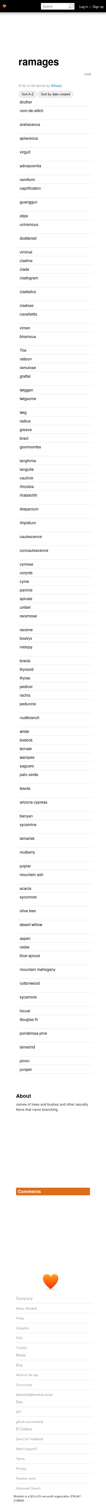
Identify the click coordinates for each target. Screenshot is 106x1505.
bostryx (26, 638)
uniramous (29, 224)
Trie (23, 350)
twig (23, 412)
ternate (26, 748)
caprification (30, 188)
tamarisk (27, 838)
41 (77, 412)
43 (86, 704)
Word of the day (27, 1374)
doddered (28, 238)
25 (80, 269)
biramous (28, 336)
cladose (27, 305)
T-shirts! (21, 1347)
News (21, 1354)
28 (80, 1011)
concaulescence (34, 550)
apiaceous (29, 138)
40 (81, 938)
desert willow (31, 924)
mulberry (27, 852)
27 (81, 421)
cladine (26, 260)
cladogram (29, 277)
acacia (25, 888)
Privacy (21, 1468)
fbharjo (56, 85)
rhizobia (27, 486)
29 (90, 717)
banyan (26, 815)
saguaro (27, 765)
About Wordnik (26, 1308)
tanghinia (28, 460)
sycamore (28, 996)
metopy (26, 646)
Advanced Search (28, 1488)
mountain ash (31, 874)
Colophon (22, 1328)
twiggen (26, 389)
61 (87, 997)
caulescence (31, 536)
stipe (24, 215)
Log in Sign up (91, 6)
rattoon (26, 358)
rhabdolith (28, 495)
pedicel (26, 686)
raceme (26, 629)
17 (83, 686)
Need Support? (26, 1448)
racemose (28, 615)
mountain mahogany (37, 969)
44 (85, 1047)
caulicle (26, 477)
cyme (24, 581)
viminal (26, 251)
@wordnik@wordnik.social (34, 1394)
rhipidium (28, 522)
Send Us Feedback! (30, 1439)
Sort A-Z (28, 94)
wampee (27, 757)
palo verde (29, 774)
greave (26, 429)
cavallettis (28, 314)
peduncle (28, 703)
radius (25, 420)
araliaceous (30, 124)
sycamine (28, 824)
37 (81, 866)
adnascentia (30, 165)
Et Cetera (24, 1428)
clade (24, 269)
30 (83, 816)
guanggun (28, 201)
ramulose (28, 367)
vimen (25, 327)
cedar (25, 946)
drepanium (29, 508)
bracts (25, 660)
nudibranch (29, 717)
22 (83, 573)
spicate (26, 598)
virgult (25, 151)
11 (83, 598)
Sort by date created (55, 94)
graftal (25, 376)
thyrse (25, 677)
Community (24, 1384)
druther (26, 101)
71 (82, 1069)
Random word (25, 1478)
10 (86, 336)
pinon (25, 1060)
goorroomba (30, 446)
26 (83, 629)
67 (80, 947)
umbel (25, 607)
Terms (20, 1458)
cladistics (28, 291)
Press (20, 1318)
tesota (25, 788)
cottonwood (30, 983)
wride (24, 731)
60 (85, 852)
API (18, 1411)
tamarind (27, 1046)
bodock (26, 740)
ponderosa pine (33, 1033)
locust (25, 1010)
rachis (25, 695)
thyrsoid (27, 669)
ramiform (27, 179)
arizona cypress (33, 802)
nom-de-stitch (31, 110)
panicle (26, 589)
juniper (26, 1069)
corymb (26, 572)
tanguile (27, 469)
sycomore (28, 896)
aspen (25, 938)
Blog (19, 1365)
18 (86, 291)
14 (79, 581)
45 (82, 888)
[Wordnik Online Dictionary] (4, 5)
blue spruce (30, 955)
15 (78, 216)
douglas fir (29, 1019)
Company (24, 1298)
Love (87, 73)
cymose (26, 564)
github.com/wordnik (29, 1421)
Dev (19, 1401)
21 (82, 429)
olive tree (28, 910)
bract (24, 438)
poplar (25, 865)
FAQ (19, 1338)
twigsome (28, 398)
